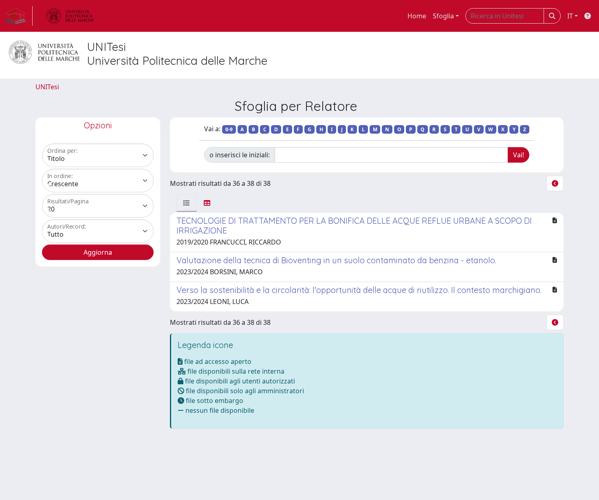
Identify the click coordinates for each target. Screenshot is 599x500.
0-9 (229, 129)
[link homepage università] (69, 16)
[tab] (186, 202)
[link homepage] (19, 16)
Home (416, 15)
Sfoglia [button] (443, 15)
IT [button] (570, 15)
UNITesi (47, 86)
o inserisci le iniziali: (239, 154)
